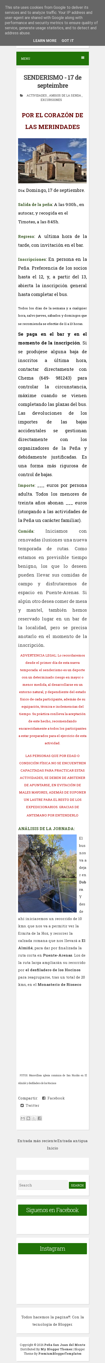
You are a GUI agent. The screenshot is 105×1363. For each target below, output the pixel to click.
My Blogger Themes (57, 1349)
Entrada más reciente (37, 1140)
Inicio (52, 1148)
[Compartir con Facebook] (39, 1118)
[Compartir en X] (34, 1118)
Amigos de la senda (65, 95)
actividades (37, 95)
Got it (68, 41)
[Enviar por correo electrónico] (22, 1118)
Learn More (45, 41)
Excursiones (51, 100)
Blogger (65, 1324)
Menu (25, 58)
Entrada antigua (72, 1140)
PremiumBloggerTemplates (59, 1353)
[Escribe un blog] (28, 1118)
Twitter (31, 1105)
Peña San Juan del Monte (64, 1345)
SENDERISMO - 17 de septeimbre (52, 81)
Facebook (55, 1098)
